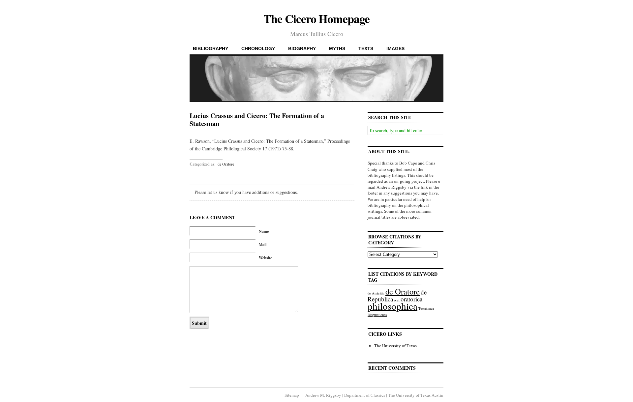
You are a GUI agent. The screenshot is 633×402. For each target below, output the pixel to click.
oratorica (411, 299)
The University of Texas (395, 346)
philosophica (392, 305)
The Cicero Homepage (316, 18)
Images (395, 48)
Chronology (258, 48)
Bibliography (210, 48)
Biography (302, 48)
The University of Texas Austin (415, 395)
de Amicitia (376, 293)
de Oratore (226, 164)
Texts (365, 48)
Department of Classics (364, 395)
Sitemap (292, 395)
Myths (337, 48)
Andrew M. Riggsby (323, 395)
